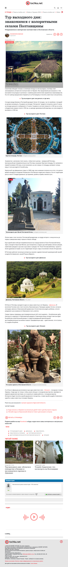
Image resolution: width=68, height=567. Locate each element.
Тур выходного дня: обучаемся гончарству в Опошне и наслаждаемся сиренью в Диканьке (18, 470)
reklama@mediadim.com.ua (28, 554)
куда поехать (40, 431)
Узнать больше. (34, 563)
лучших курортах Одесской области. (33, 403)
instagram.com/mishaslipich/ (12, 85)
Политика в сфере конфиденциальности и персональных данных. (29, 561)
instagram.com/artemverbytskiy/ (39, 384)
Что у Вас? (28, 299)
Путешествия (9, 42)
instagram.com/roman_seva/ (40, 232)
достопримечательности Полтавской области (25, 435)
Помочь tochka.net (19, 12)
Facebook (23, 421)
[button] (58, 8)
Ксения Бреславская (16, 34)
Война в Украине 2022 (34, 12)
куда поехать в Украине (17, 433)
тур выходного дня (16, 431)
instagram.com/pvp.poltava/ (29, 155)
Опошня (47, 390)
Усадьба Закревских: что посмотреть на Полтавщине (46, 468)
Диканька (52, 305)
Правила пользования (9, 561)
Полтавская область (35, 433)
